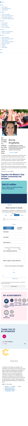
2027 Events (4, 7)
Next (14, 272)
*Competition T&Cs (9, 391)
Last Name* (6, 237)
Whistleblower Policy (10, 389)
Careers (3, 44)
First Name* (6, 231)
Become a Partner (6, 33)
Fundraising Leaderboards (8, 18)
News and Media (5, 43)
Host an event (5, 26)
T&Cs (19, 386)
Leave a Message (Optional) (10, 251)
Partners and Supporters (7, 31)
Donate (14, 224)
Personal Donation (8, 228)
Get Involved (5, 23)
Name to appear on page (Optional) (11, 260)
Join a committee (6, 27)
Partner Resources (9, 388)
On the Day (4, 24)
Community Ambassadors (7, 41)
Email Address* (7, 242)
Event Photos (5, 10)
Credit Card (15, 278)
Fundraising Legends (6, 17)
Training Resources (6, 8)
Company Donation (19, 228)
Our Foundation (5, 37)
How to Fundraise (6, 14)
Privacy (13, 386)
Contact (3, 46)
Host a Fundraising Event (7, 15)
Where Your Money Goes (7, 38)
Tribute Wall (4, 47)
